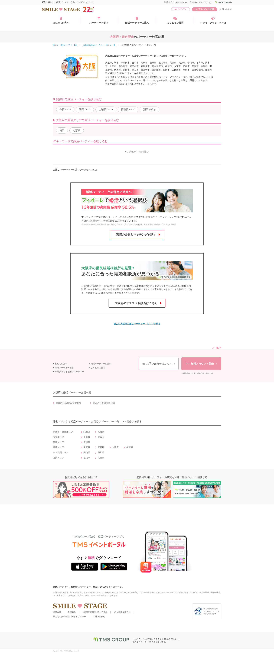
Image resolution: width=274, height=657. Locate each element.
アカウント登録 (206, 9)
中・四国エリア (60, 452)
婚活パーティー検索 (64, 368)
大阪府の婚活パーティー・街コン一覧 (99, 45)
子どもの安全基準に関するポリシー (69, 616)
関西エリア (58, 447)
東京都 (101, 437)
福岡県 (86, 457)
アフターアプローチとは (213, 23)
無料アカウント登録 (202, 363)
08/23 (85, 109)
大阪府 (115, 447)
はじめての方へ (61, 22)
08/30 (128, 109)
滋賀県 (86, 447)
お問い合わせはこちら (159, 363)
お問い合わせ (226, 9)
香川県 (101, 452)
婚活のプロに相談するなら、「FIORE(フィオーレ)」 (187, 2)
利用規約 (72, 612)
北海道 (86, 432)
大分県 (101, 457)
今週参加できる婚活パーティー (69, 372)
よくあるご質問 (175, 22)
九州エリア (58, 457)
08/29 (106, 109)
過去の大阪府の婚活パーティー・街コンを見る (137, 323)
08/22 (65, 109)
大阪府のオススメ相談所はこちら (136, 303)
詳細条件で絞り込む (139, 151)
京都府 (101, 447)
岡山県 (86, 452)
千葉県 (86, 437)
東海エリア (58, 442)
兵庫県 (129, 447)
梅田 (62, 130)
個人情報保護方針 (122, 612)
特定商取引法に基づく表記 (95, 612)
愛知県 (86, 442)
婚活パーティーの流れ (137, 22)
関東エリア (58, 437)
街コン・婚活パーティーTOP (65, 45)
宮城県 (101, 432)
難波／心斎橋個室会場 (104, 403)
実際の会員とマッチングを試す (136, 234)
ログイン (182, 9)
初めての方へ (61, 364)
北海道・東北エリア (63, 432)
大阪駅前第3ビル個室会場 (68, 403)
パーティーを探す (98, 22)
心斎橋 (76, 130)
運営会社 (57, 612)
